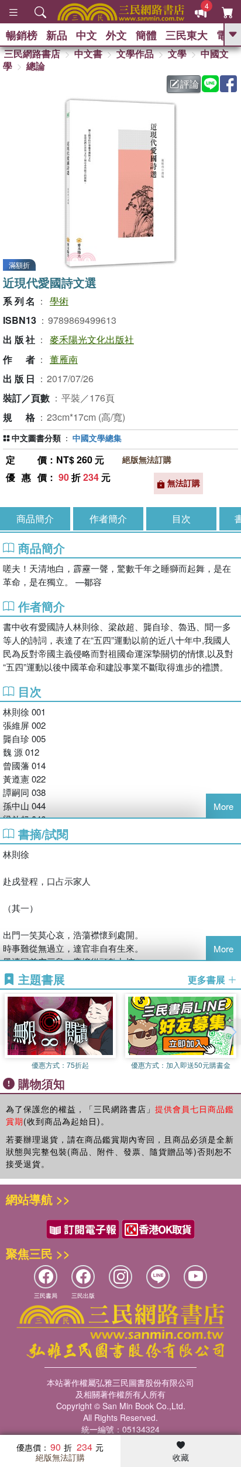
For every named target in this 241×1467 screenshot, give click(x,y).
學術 (59, 301)
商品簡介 (35, 518)
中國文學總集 (97, 437)
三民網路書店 (32, 53)
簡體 (146, 35)
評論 (189, 83)
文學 (177, 53)
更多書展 (208, 980)
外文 (116, 35)
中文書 (88, 53)
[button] (232, 1032)
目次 (181, 518)
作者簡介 (108, 518)
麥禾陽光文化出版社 (92, 339)
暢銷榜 (21, 35)
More (223, 806)
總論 (35, 65)
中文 (86, 35)
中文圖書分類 (36, 437)
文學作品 (135, 53)
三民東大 (187, 35)
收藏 (181, 1457)
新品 (56, 35)
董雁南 (64, 359)
